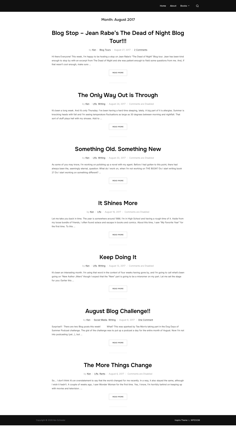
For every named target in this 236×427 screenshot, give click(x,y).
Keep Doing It (117, 257)
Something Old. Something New (118, 149)
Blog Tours (105, 49)
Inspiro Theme (181, 420)
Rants (102, 373)
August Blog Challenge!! (117, 311)
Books (183, 5)
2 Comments (140, 49)
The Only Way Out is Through (118, 95)
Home (163, 5)
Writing (101, 104)
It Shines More (118, 203)
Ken (94, 49)
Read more (120, 72)
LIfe (95, 104)
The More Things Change (118, 365)
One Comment (145, 319)
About (173, 5)
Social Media (100, 319)
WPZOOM (195, 420)
